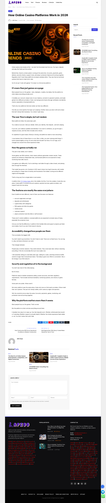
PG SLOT (29, 448)
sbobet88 (76, 449)
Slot (75, 455)
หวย (79, 463)
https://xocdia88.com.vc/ (15, 450)
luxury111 (85, 479)
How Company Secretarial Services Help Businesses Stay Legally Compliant (56, 437)
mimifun (82, 449)
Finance (38, 2)
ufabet (31, 464)
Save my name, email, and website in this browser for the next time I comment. (30, 401)
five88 (30, 460)
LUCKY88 (28, 445)
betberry (77, 442)
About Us (23, 494)
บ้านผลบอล (19, 445)
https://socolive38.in (82, 472)
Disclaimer (40, 494)
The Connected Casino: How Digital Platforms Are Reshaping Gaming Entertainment (89, 89)
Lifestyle (51, 2)
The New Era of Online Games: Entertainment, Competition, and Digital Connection (17, 357)
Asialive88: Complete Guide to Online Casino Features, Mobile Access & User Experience (59, 357)
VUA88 (14, 446)
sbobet (78, 467)
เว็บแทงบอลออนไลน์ (79, 477)
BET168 (75, 474)
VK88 (33, 445)
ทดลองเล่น (91, 451)
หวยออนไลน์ (21, 457)
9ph (89, 448)
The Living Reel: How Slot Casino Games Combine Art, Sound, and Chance (89, 79)
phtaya (72, 472)
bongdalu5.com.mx (75, 475)
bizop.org (92, 455)
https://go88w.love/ (30, 443)
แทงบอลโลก (31, 441)
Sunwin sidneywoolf (90, 446)
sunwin (10, 445)
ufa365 (92, 448)
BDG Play (23, 458)
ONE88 (10, 446)
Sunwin (10, 443)
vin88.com (14, 441)
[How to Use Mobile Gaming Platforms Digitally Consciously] (76, 70)
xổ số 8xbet (90, 475)
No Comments (31, 20)
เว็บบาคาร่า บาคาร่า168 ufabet (84, 456)
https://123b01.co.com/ (92, 474)
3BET (14, 448)
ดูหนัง (88, 455)
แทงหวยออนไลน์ (78, 444)
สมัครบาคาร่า (84, 448)
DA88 (20, 448)
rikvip (92, 467)
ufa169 (71, 449)
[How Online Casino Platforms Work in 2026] (38, 44)
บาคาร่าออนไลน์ (80, 451)
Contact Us (31, 494)
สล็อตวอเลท (73, 456)
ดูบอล (28, 450)
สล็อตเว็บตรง (21, 441)
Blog (10, 11)
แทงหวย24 (77, 453)
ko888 (34, 448)
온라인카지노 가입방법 (30, 457)
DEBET (24, 448)
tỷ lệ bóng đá (92, 468)
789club (24, 450)
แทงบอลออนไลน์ (16, 458)
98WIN (10, 441)
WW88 (72, 444)
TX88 (27, 446)
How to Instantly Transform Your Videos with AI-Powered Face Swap (56, 446)
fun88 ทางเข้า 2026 (85, 467)
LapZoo (62, 498)
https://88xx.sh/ (82, 474)
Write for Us (74, 494)
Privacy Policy (49, 494)
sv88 (31, 453)
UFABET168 (90, 444)
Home (27, 2)
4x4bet (28, 452)
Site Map (82, 494)
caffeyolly (32, 446)
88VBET (15, 457)
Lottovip (92, 442)
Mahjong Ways (77, 465)
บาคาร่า (14, 445)
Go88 (81, 453)
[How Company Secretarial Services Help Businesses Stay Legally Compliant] (42, 437)
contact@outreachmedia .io (80, 433)
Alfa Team (15, 20)
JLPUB (90, 472)
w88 (28, 453)
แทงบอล (32, 450)
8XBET (86, 451)
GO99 (75, 461)
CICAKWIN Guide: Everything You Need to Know (38, 367)
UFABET (23, 462)
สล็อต (26, 441)
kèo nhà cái (23, 453)
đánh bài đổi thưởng (90, 463)
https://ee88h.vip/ (21, 446)
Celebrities (59, 2)
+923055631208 (78, 434)
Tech (32, 2)
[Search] (97, 2)
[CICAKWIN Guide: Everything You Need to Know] (38, 357)
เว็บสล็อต (33, 452)
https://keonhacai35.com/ (19, 443)
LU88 (24, 445)
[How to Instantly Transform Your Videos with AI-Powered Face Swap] (42, 446)
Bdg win (17, 452)
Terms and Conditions (62, 494)
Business (44, 2)
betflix (10, 458)
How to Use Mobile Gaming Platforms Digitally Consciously (89, 70)
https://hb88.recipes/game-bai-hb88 (79, 458)
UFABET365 (91, 449)
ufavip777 (19, 455)
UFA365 (19, 462)
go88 (72, 470)
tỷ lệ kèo (76, 470)
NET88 (10, 448)
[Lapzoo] (15, 2)
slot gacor (77, 446)
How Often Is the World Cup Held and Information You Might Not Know (56, 428)
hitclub (80, 460)
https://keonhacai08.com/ (82, 468)
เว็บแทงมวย (83, 461)
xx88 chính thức (26, 455)
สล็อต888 (91, 458)
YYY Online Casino (25, 181)
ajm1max (11, 453)
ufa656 (83, 446)
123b (76, 463)
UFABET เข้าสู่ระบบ (84, 442)
